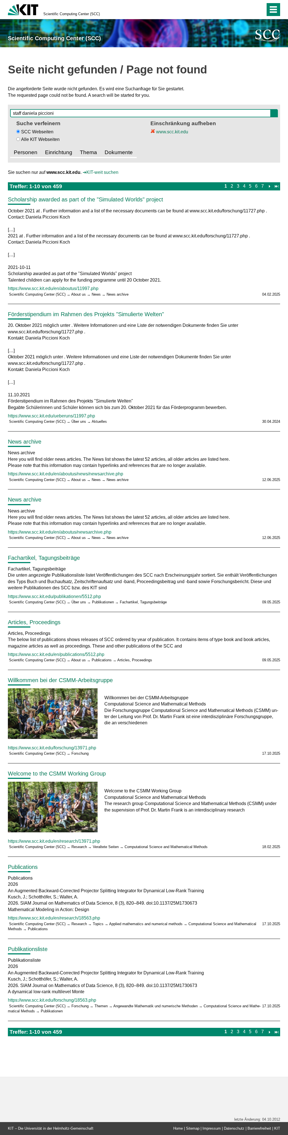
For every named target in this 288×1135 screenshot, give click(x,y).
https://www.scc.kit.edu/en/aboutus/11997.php (53, 288)
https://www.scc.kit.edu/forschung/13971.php (52, 747)
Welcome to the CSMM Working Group (57, 773)
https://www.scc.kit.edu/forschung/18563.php (52, 1000)
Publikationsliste (28, 949)
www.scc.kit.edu (171, 131)
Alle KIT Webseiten (40, 139)
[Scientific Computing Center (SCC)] (267, 36)
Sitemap (192, 1128)
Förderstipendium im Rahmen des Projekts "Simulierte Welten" (86, 314)
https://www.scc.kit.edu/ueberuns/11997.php (51, 415)
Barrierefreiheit (259, 1128)
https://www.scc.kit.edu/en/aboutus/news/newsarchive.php (65, 473)
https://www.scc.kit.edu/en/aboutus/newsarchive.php (59, 532)
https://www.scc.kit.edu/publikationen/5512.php (54, 596)
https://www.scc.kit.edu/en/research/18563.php (54, 918)
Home (178, 1128)
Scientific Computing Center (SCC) (71, 14)
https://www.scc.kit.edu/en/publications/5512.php (56, 654)
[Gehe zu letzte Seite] (276, 186)
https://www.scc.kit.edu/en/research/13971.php (54, 841)
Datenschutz (234, 1128)
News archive (24, 442)
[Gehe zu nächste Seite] (269, 186)
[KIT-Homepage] (23, 9)
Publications (23, 867)
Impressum (211, 1128)
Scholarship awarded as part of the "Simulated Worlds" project (85, 199)
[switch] (249, 9)
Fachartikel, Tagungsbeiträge (44, 558)
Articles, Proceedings (34, 622)
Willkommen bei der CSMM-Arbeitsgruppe (60, 680)
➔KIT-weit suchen (100, 172)
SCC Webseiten (37, 131)
